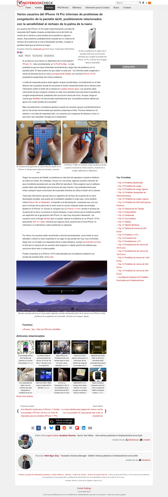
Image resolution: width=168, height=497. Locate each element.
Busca (116, 7)
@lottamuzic (133, 439)
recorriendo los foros (92, 241)
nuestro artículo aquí (69, 88)
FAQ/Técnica (63, 7)
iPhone (28, 55)
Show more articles (24, 396)
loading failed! (116, 66)
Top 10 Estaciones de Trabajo (131, 208)
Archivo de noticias (79, 474)
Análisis (38, 7)
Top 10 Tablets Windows (128, 224)
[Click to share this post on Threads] (45, 428)
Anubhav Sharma (67, 435)
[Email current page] (90, 428)
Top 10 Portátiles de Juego (129, 185)
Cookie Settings (84, 488)
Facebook (145, 460)
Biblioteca (77, 7)
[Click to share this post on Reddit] (64, 427)
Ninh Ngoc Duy (52, 455)
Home (28, 7)
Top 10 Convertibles (127, 218)
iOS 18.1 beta (39, 221)
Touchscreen (37, 55)
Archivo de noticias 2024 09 (97, 474)
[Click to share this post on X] (57, 427)
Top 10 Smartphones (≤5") (129, 241)
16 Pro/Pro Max (60, 64)
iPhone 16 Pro (89, 73)
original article (52, 435)
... (23, 52)
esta (51, 256)
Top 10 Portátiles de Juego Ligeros (133, 198)
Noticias (49, 7)
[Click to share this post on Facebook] (38, 428)
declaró (47, 218)
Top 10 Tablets (124, 221)
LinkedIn (146, 439)
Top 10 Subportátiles (127, 212)
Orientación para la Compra (97, 7)
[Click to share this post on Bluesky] (51, 428)
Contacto (127, 7)
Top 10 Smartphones (127, 238)
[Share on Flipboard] (77, 427)
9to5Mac (36, 98)
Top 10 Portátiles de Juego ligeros (133, 189)
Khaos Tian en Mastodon (39, 202)
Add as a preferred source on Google (64, 421)
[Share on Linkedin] (83, 427)
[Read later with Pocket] (70, 427)
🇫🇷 (21, 52)
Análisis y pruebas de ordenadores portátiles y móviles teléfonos (41, 474)
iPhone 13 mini (73, 208)
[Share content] (32, 428)
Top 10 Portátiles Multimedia (130, 182)
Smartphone (49, 55)
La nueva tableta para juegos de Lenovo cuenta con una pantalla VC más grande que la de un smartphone (82, 412)
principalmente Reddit (61, 73)
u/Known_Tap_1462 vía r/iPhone (37, 329)
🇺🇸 (18, 52)
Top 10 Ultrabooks (126, 215)
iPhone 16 (27, 64)
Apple (21, 55)
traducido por (39, 48)
